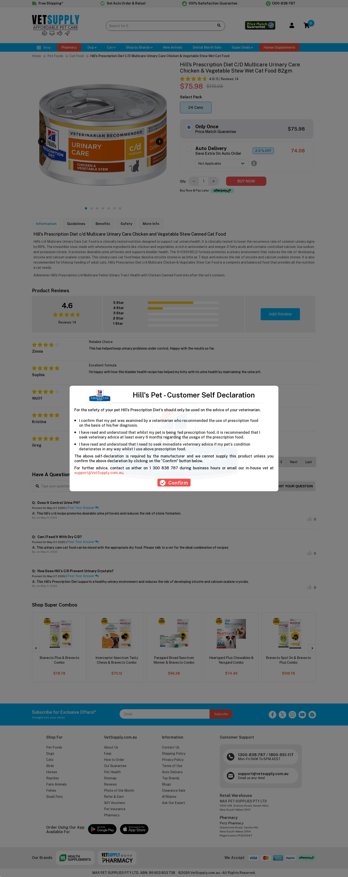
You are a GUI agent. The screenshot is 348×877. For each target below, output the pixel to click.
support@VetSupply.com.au (98, 472)
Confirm (178, 483)
